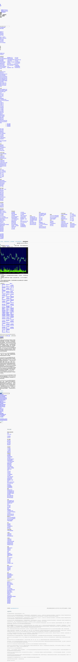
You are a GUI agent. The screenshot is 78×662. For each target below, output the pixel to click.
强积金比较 (9, 576)
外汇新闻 (9, 559)
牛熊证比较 (9, 540)
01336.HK (7, 245)
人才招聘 (9, 449)
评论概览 (9, 523)
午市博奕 (9, 586)
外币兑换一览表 (10, 563)
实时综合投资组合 (3, 397)
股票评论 (9, 525)
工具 (8, 570)
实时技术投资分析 (3, 398)
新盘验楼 (9, 600)
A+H (8, 481)
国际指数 (9, 455)
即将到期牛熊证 (10, 543)
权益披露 (1, 413)
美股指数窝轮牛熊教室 (11, 596)
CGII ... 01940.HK (8, 309)
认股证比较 (9, 534)
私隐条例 (9, 452)
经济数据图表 (9, 486)
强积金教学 (9, 577)
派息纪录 (1, 401)
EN (0, 5)
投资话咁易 (9, 590)
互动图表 (1, 403)
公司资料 (1, 416)
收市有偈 (9, 585)
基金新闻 (9, 568)
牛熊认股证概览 (10, 530)
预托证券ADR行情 (10, 482)
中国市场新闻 (9, 520)
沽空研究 (9, 472)
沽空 (1, 407)
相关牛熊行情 (2, 406)
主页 (8, 433)
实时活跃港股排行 (10, 459)
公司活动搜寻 (9, 477)
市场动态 (9, 550)
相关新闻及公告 (3, 414)
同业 (1, 412)
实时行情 (1, 394)
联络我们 (9, 444)
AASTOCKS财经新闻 (11, 517)
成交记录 (1, 408)
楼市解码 (9, 603)
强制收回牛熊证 (10, 544)
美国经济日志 (9, 555)
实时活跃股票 (2, 396)
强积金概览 (9, 573)
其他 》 (11, 283)
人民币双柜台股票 (10, 461)
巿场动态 (9, 562)
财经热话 (9, 593)
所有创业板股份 (10, 466)
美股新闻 (9, 553)
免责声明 (1, 336)
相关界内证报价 (10, 497)
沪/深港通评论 (9, 526)
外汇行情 (9, 558)
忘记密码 (9, 442)
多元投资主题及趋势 (11, 589)
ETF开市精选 (9, 588)
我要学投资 (9, 597)
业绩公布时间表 (10, 476)
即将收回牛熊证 (10, 542)
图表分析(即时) (3, 402)
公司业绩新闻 (9, 474)
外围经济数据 (9, 554)
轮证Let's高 (9, 595)
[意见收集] (38, 2)
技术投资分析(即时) (3, 420)
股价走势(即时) (3, 404)
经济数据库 (9, 485)
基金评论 (9, 527)
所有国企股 (9, 464)
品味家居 (9, 599)
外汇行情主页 (9, 557)
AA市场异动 (2, 415)
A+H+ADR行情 (10, 483)
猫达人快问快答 (10, 584)
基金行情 (9, 567)
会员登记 (9, 440)
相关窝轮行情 (2, 405)
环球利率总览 (9, 487)
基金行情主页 (9, 566)
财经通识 (9, 598)
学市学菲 (9, 587)
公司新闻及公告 (10, 510)
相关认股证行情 (10, 495)
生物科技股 (9, 469)
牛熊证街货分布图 (10, 541)
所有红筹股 (9, 465)
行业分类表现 (9, 462)
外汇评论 (9, 528)
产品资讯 (9, 436)
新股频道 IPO (9, 478)
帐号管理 (9, 441)
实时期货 (9, 494)
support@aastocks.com (14, 608)
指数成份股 (9, 463)
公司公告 (9, 471)
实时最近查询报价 (3, 395)
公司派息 (9, 473)
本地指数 (9, 454)
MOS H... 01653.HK (4, 307)
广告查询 (9, 450)
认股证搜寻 (9, 533)
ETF (8, 470)
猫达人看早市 (9, 583)
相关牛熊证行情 (10, 496)
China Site (9, 434)
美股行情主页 (9, 547)
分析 (8, 551)
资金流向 (1, 411)
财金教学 (9, 437)
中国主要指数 (9, 456)
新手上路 (8, 335)
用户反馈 (9, 443)
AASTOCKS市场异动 (11, 511)
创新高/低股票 (9, 460)
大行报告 (9, 475)
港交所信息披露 (10, 519)
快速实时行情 (9, 489)
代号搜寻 (1, 392)
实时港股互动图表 (10, 493)
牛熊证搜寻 (9, 539)
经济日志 (9, 484)
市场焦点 (9, 594)
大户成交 (9, 506)
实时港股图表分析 (10, 492)
